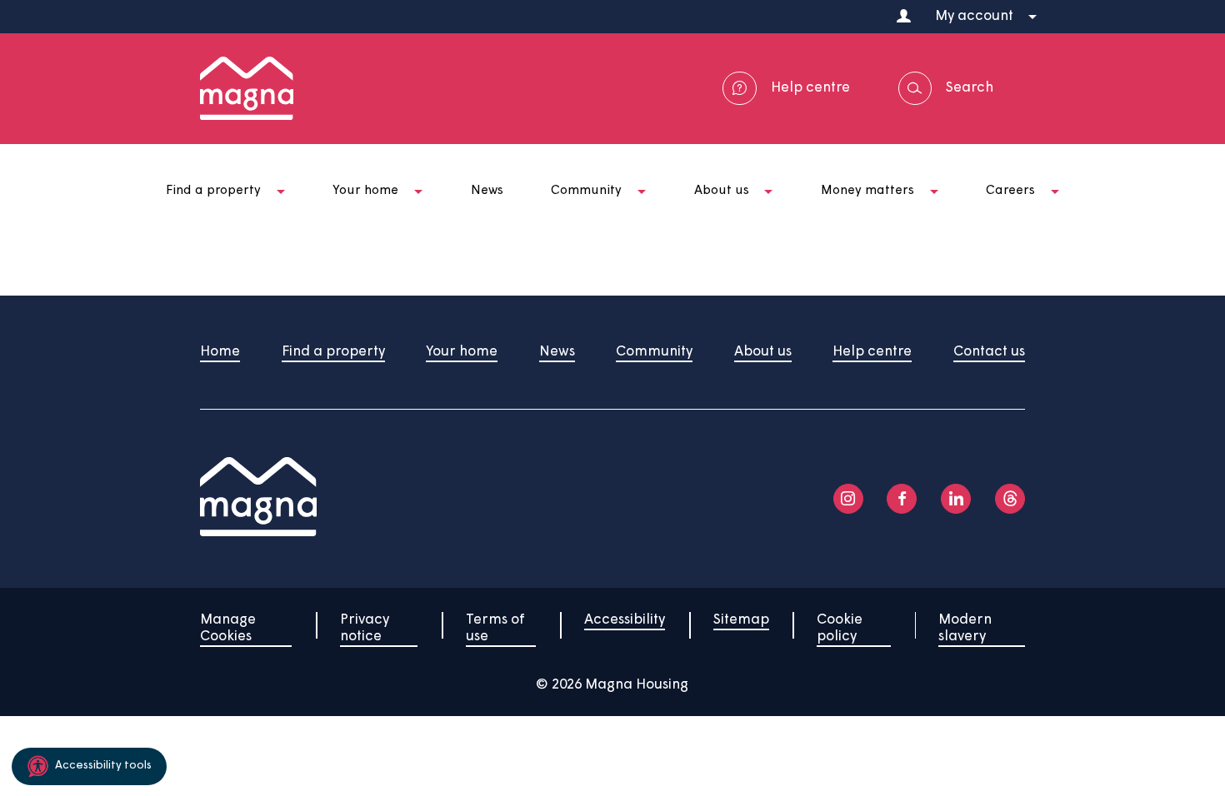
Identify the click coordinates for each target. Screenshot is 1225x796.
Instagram (848, 499)
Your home (462, 352)
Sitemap (741, 620)
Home (220, 352)
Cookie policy (839, 628)
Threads (1010, 499)
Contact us (989, 352)
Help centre (872, 352)
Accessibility (624, 620)
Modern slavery (965, 628)
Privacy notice (364, 628)
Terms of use (495, 628)
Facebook (902, 499)
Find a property (333, 352)
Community (654, 352)
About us (763, 352)
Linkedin (956, 499)
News (557, 352)
